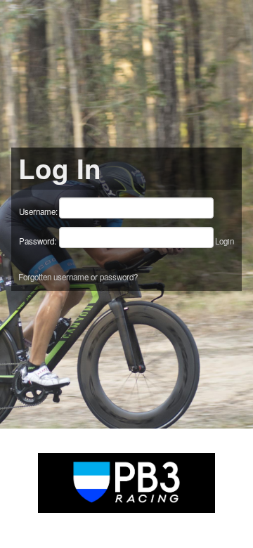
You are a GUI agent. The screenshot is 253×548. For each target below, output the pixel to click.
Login (224, 241)
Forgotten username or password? (78, 276)
